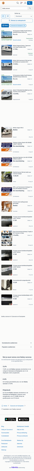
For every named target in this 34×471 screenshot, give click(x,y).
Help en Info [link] (20, 429)
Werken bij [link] (20, 440)
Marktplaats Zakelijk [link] (23, 426)
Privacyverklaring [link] (22, 433)
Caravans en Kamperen (17, 25)
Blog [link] (2, 426)
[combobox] (15, 8)
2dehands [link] (4, 447)
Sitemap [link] (3, 450)
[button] (21, 3)
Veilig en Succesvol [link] (7, 429)
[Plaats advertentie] (29, 3)
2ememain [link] (20, 447)
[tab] (3, 16)
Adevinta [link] (19, 443)
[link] (3, 3)
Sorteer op (17, 13)
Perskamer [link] (4, 443)
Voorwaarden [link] (5, 433)
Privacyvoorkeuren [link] (22, 436)
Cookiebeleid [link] (5, 436)
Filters (6, 25)
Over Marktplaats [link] (6, 440)
